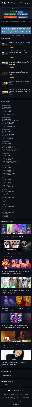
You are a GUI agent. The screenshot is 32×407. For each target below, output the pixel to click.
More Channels (23, 17)
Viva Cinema (23, 14)
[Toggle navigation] (29, 3)
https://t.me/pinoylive (23, 32)
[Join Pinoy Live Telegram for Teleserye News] (16, 404)
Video (14, 11)
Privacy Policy (13, 401)
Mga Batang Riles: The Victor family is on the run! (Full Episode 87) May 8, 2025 (19, 43)
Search (20, 11)
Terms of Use (19, 401)
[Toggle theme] (27, 3)
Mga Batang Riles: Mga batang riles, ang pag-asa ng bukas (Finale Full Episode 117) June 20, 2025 (19, 62)
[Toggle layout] (25, 3)
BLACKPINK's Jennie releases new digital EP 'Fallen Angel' (15, 308)
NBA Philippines (10, 14)
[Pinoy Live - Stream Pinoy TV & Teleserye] (12, 4)
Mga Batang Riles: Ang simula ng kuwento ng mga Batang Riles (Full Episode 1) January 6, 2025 (19, 91)
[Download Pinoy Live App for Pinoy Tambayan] (18, 404)
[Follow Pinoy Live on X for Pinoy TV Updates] (13, 404)
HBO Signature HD (11, 17)
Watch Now (11, 45)
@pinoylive (13, 28)
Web (10, 11)
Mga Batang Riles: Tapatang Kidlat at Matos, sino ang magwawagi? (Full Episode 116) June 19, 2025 (19, 72)
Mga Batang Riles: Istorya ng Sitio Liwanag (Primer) (19, 82)
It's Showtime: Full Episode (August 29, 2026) (12, 236)
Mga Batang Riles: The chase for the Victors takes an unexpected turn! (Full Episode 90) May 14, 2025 (19, 52)
